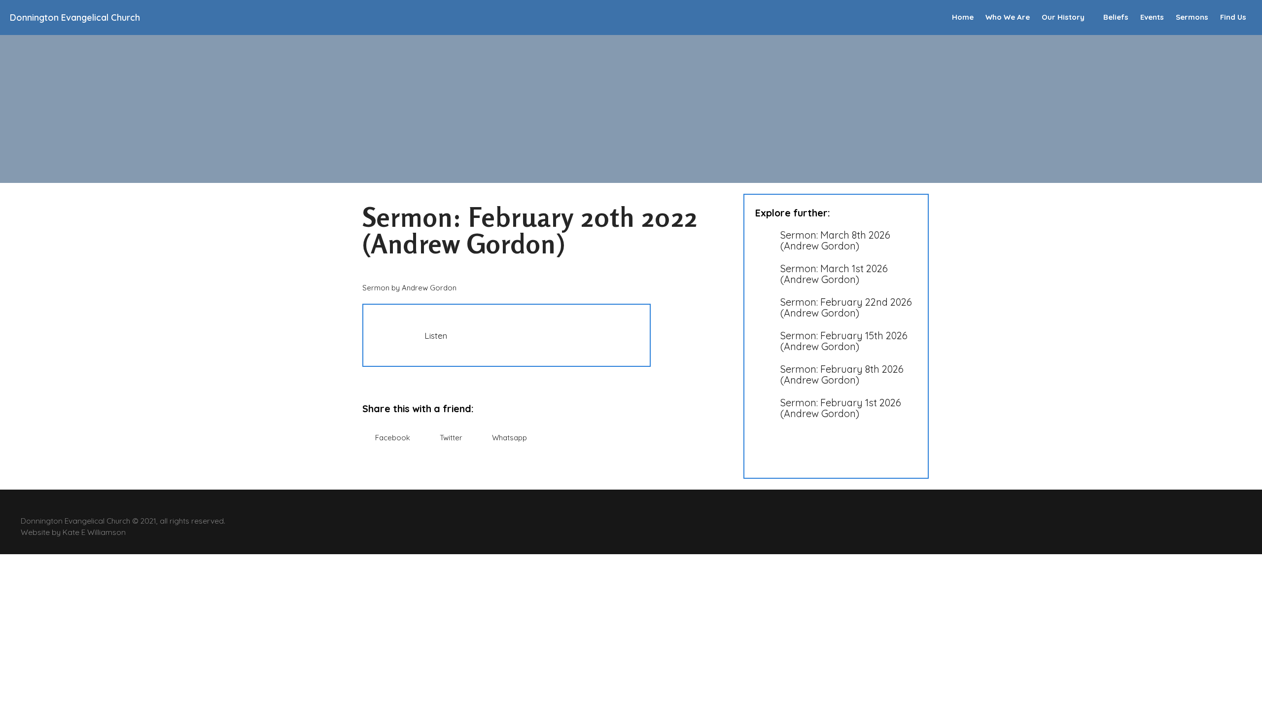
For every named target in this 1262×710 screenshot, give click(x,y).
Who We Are (1007, 17)
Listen (435, 335)
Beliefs (1115, 17)
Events (1152, 17)
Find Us (1233, 17)
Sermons (1192, 17)
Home (963, 17)
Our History (1063, 17)
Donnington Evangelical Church (75, 17)
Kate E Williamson (94, 532)
